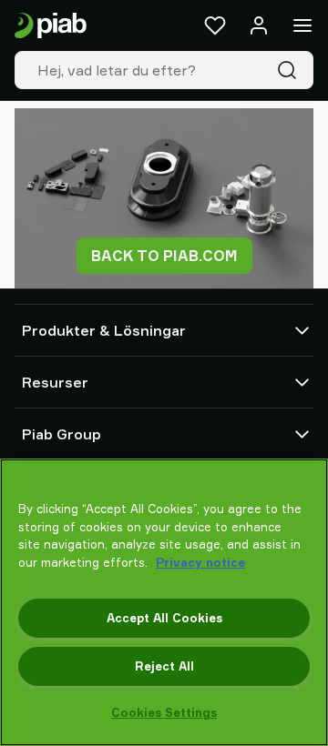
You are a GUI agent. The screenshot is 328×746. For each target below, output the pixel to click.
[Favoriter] (215, 25)
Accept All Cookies (164, 617)
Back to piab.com (164, 256)
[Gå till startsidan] (51, 26)
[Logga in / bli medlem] (259, 25)
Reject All (164, 666)
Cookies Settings (164, 712)
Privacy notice (200, 562)
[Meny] (302, 25)
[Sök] (291, 70)
